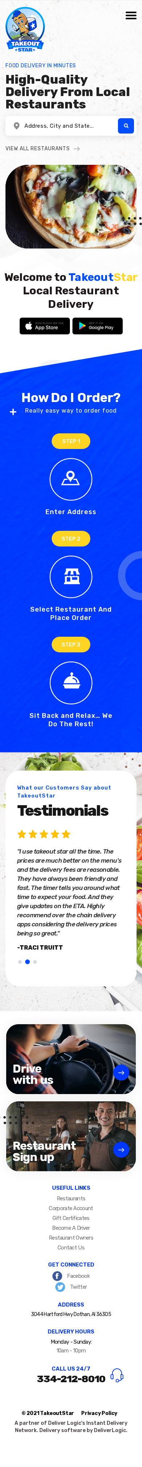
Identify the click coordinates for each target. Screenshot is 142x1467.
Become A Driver (71, 1228)
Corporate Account (71, 1208)
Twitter (78, 1287)
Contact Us (71, 1247)
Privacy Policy (99, 1413)
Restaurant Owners (71, 1238)
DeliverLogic (110, 1430)
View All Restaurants (37, 149)
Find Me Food (126, 126)
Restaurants (71, 1198)
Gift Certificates (70, 1218)
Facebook (78, 1276)
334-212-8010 (71, 1379)
